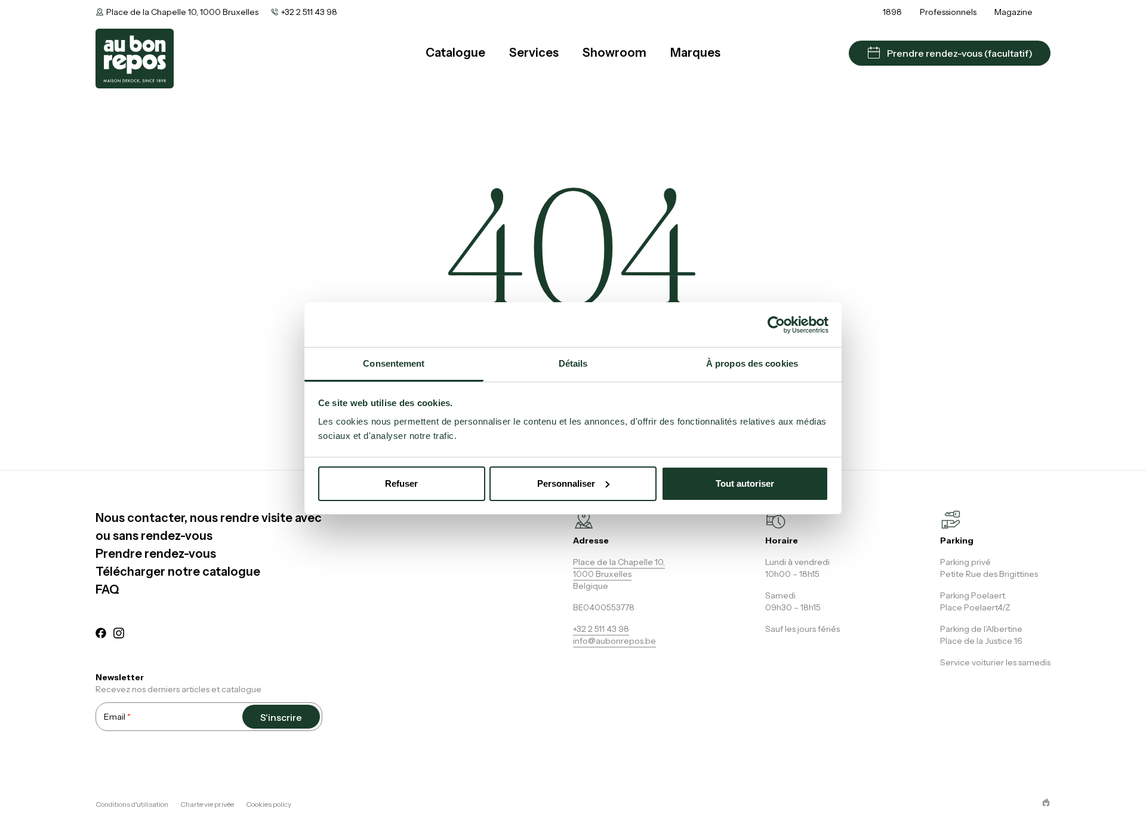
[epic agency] (1046, 802)
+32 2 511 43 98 (309, 12)
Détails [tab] (573, 363)
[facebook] (101, 635)
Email (117, 716)
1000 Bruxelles (602, 574)
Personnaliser (566, 483)
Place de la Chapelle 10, (619, 562)
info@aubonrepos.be (614, 640)
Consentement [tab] (393, 363)
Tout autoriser (745, 483)
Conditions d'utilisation (132, 804)
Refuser (401, 483)
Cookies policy (268, 804)
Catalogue (455, 52)
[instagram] (118, 635)
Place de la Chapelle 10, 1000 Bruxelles (182, 12)
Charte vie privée (207, 804)
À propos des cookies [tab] (752, 363)
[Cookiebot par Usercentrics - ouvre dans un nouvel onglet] (776, 325)
